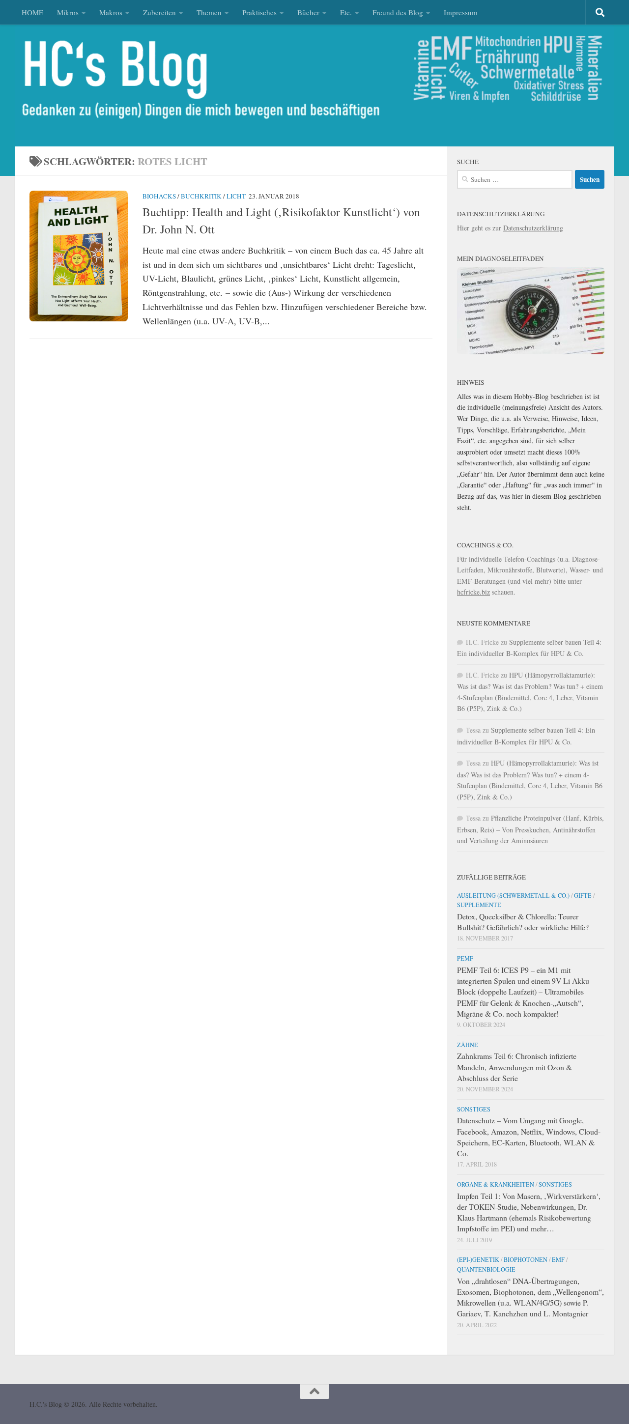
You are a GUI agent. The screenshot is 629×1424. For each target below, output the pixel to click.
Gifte (583, 895)
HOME (32, 12)
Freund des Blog (397, 12)
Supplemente (479, 905)
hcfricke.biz (473, 592)
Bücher (308, 12)
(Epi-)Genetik (478, 1259)
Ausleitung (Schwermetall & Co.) (513, 895)
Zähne (467, 1045)
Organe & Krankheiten (495, 1184)
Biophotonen (525, 1259)
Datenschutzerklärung (533, 227)
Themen (209, 12)
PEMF (465, 958)
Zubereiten (159, 12)
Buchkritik (201, 196)
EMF (558, 1259)
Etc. (346, 12)
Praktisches (259, 12)
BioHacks (159, 196)
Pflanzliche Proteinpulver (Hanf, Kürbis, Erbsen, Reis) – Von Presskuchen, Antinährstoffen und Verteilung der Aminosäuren (530, 829)
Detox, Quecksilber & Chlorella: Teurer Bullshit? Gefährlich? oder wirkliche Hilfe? (523, 921)
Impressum (461, 12)
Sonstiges (473, 1109)
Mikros (68, 12)
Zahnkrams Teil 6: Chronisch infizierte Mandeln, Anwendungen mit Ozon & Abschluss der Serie (516, 1066)
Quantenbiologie (486, 1269)
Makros (110, 12)
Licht (236, 196)
